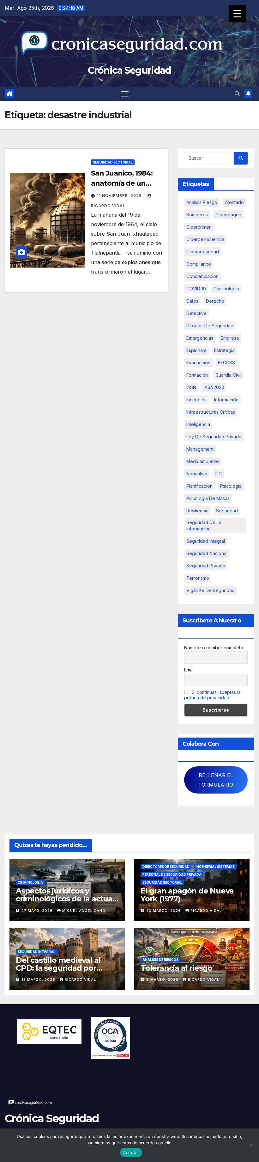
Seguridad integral (205, 541)
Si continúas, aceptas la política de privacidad (212, 694)
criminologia (226, 288)
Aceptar (131, 1152)
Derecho (215, 301)
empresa (230, 338)
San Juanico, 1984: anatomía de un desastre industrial (123, 183)
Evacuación (198, 362)
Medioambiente (202, 461)
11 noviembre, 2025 (120, 195)
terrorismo (197, 578)
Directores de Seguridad (166, 866)
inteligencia (198, 424)
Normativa (196, 473)
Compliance (198, 264)
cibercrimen (199, 227)
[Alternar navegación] (124, 94)
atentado (234, 202)
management (200, 449)
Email (189, 669)
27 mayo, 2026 (37, 910)
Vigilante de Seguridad (210, 590)
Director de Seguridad (209, 325)
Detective (196, 313)
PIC (218, 473)
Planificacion (199, 486)
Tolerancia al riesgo (176, 968)
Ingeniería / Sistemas (215, 866)
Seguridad (227, 510)
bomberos (197, 214)
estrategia (224, 350)
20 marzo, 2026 (164, 910)
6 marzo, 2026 (163, 979)
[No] (251, 1145)
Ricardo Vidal (206, 910)
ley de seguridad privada (213, 436)
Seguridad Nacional (206, 553)
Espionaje (196, 350)
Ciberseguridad (202, 251)
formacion (197, 375)
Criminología (30, 882)
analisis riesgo (201, 202)
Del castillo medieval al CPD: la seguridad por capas (58, 967)
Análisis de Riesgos (160, 959)
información (226, 399)
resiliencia (197, 510)
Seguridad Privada (205, 565)
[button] (237, 93)
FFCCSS (226, 362)
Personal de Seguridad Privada (172, 874)
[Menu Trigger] (237, 13)
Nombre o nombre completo (213, 647)
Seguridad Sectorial (113, 162)
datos (192, 301)
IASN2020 (214, 387)
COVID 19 (196, 288)
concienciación (202, 276)
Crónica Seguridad (129, 70)
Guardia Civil (228, 375)
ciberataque (228, 214)
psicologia (231, 486)
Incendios (196, 399)
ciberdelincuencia (205, 239)
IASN (191, 387)
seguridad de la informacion (203, 525)
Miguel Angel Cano (83, 910)
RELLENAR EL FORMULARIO (215, 780)
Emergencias (199, 338)
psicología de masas (208, 498)
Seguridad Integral (36, 952)
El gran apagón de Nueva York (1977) (187, 894)
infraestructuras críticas (210, 412)
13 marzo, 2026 (39, 979)
